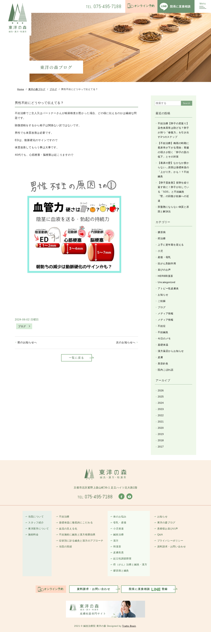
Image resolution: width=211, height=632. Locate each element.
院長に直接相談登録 (148, 589)
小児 (160, 251)
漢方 (116, 540)
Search (186, 103)
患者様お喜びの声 (167, 528)
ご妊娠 (162, 301)
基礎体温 (163, 344)
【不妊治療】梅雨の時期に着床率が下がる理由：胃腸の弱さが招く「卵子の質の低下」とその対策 (173, 150)
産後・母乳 (164, 257)
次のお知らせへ (126, 342)
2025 (161, 396)
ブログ (53, 89)
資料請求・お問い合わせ (171, 546)
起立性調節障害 (122, 558)
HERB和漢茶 (165, 276)
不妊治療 (64, 516)
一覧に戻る (76, 357)
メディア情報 (165, 313)
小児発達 (118, 528)
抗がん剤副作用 (167, 263)
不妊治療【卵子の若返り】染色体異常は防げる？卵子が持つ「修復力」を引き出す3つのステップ (173, 130)
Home (20, 89)
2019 (161, 434)
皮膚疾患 (118, 552)
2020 (161, 427)
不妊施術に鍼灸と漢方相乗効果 (77, 534)
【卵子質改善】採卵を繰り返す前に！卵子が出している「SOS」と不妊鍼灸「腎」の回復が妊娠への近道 (173, 191)
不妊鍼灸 (163, 332)
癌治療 (162, 238)
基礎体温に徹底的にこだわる (76, 522)
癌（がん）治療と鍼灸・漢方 (130, 564)
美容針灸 (163, 363)
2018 (161, 440)
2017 (161, 446)
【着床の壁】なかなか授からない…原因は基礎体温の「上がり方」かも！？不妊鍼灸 (173, 169)
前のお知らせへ (27, 342)
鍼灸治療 (118, 534)
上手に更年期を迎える (171, 244)
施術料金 (33, 534)
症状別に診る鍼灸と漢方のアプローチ (81, 540)
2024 (161, 402)
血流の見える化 (68, 528)
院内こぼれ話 (165, 369)
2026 (161, 390)
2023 (161, 409)
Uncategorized (166, 282)
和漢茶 (117, 546)
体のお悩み (119, 516)
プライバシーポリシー (170, 540)
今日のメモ (164, 338)
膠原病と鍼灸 (121, 570)
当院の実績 (65, 546)
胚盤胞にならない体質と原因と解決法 (173, 209)
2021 (161, 421)
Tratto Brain (129, 626)
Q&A (160, 534)
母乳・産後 (119, 522)
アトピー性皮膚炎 (168, 288)
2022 (161, 415)
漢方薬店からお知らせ (171, 351)
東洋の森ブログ (36, 89)
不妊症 (162, 326)
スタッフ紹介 (36, 522)
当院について (36, 516)
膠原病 (162, 232)
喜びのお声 (164, 269)
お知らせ (163, 294)
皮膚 (160, 357)
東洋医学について (38, 528)
